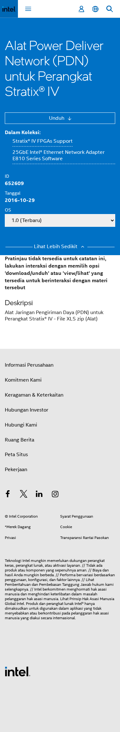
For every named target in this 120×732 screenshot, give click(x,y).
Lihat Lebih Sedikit (56, 246)
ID (7, 176)
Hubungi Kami (21, 425)
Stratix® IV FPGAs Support (42, 141)
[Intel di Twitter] (23, 495)
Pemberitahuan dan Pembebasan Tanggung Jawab (48, 584)
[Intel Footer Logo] (17, 671)
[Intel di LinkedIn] (39, 495)
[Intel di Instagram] (55, 495)
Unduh (57, 118)
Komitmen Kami (23, 380)
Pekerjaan (16, 469)
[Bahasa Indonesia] (95, 9)
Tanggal (12, 193)
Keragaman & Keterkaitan (34, 395)
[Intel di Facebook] (7, 495)
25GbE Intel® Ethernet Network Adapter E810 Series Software (58, 155)
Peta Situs (16, 454)
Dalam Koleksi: (23, 132)
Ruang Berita (19, 440)
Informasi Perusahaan (29, 365)
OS (8, 210)
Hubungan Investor (26, 410)
